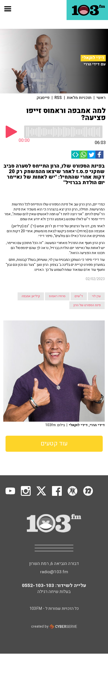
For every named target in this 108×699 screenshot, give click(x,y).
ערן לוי (96, 296)
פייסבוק (43, 97)
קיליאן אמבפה (31, 296)
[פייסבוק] (99, 155)
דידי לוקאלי (93, 58)
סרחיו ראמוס (57, 296)
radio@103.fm (54, 572)
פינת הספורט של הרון (87, 305)
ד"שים (79, 296)
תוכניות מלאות (79, 97)
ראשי (100, 97)
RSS (58, 97)
